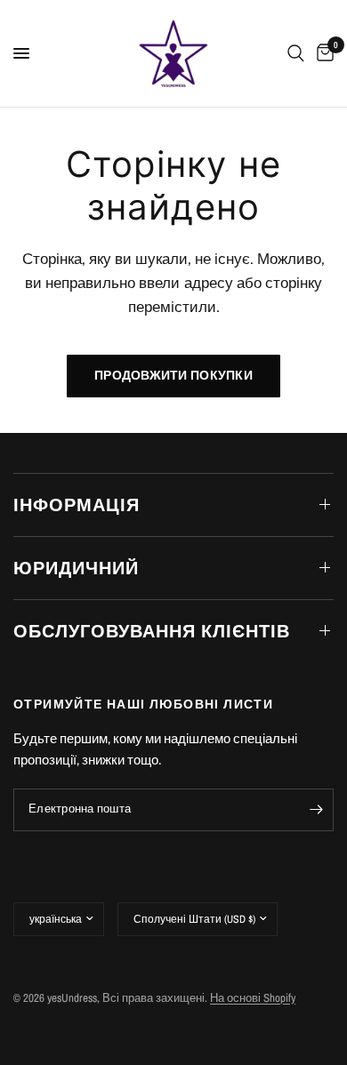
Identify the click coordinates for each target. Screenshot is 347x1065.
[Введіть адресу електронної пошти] (316, 810)
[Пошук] (296, 53)
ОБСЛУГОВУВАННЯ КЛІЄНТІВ (151, 631)
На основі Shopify (252, 997)
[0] (322, 53)
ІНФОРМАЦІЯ (76, 504)
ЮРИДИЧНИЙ (76, 568)
